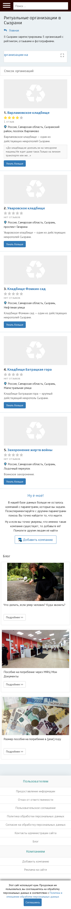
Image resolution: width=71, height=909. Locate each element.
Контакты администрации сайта (35, 833)
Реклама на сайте (35, 869)
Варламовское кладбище (28, 113)
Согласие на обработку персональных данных (36, 824)
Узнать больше (14, 163)
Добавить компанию (38, 539)
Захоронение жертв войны (29, 450)
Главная (14, 30)
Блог (35, 841)
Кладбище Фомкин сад (26, 289)
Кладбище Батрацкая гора (29, 369)
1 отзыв (9, 121)
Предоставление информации (35, 791)
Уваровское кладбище (26, 208)
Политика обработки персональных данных (35, 816)
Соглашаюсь (33, 902)
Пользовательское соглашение (35, 808)
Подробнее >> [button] (14, 617)
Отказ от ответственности (35, 799)
